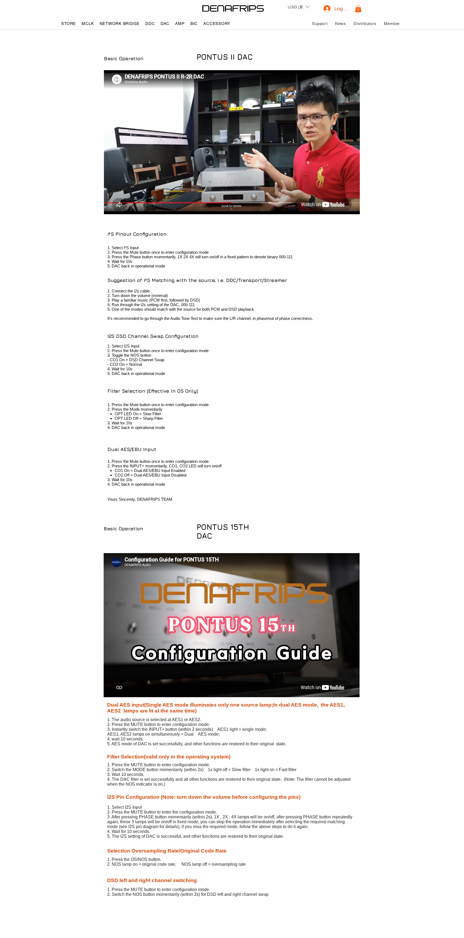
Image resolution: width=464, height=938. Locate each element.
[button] (298, 6)
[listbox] (298, 6)
